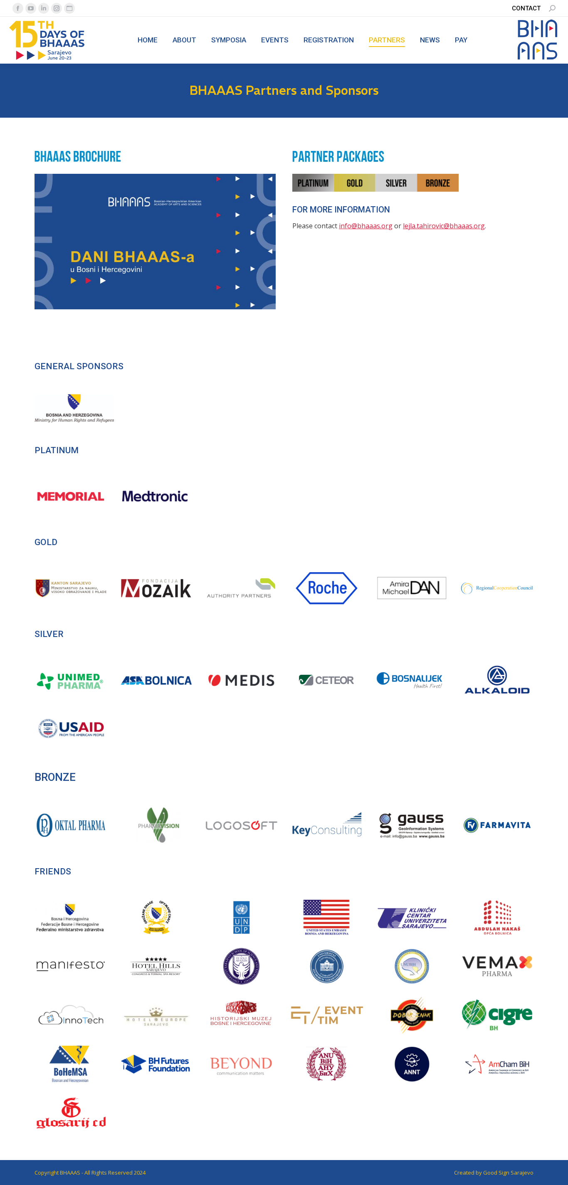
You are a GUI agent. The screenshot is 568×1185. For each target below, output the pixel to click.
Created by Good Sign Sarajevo (493, 1172)
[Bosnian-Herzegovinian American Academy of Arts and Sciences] (538, 58)
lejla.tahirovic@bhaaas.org (444, 225)
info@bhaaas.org (366, 225)
